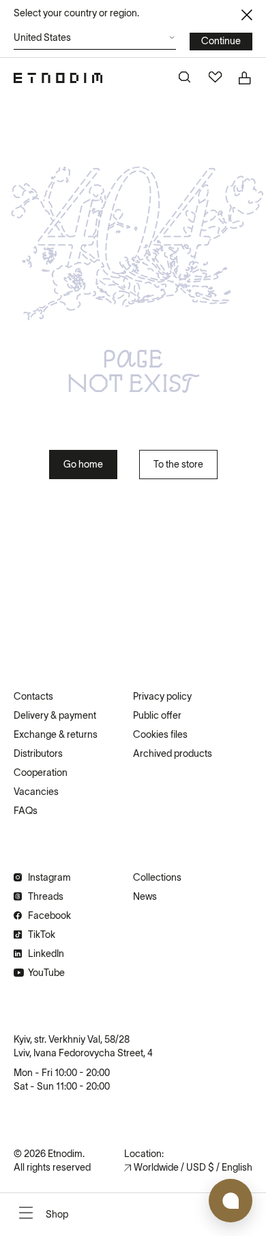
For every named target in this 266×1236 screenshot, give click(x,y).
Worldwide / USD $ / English (193, 1167)
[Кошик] (245, 78)
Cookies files (160, 734)
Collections (157, 877)
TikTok (41, 934)
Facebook (49, 915)
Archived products (172, 753)
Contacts (33, 696)
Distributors (38, 753)
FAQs (26, 810)
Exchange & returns (56, 734)
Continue (221, 40)
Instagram (49, 877)
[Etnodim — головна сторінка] (58, 78)
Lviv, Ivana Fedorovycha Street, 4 (83, 1052)
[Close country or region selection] (246, 15)
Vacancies (36, 791)
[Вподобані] (215, 78)
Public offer (157, 715)
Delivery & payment (55, 715)
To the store (178, 464)
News (145, 896)
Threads (45, 896)
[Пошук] (185, 78)
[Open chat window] (230, 1200)
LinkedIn (46, 953)
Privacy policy (162, 696)
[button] (95, 41)
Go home (83, 464)
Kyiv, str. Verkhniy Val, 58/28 (72, 1039)
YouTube (46, 972)
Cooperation (41, 772)
